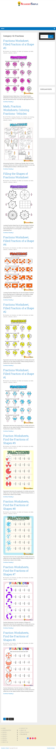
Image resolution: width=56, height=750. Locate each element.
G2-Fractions (25, 51)
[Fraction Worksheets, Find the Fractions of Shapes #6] (18, 666)
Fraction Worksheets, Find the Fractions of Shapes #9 (16, 439)
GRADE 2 (10, 53)
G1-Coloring (31, 117)
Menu (2, 28)
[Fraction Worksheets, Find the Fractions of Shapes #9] (18, 469)
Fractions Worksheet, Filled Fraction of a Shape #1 (18, 373)
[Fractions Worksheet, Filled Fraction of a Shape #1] (18, 404)
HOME (4, 728)
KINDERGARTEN (6, 730)
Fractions (7, 51)
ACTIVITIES (8, 117)
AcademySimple (51, 748)
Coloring (13, 117)
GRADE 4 (4, 738)
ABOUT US (5, 742)
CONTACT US (23, 728)
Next (11, 719)
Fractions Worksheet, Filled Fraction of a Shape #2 (18, 308)
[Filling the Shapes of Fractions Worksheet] (18, 204)
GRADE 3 (4, 736)
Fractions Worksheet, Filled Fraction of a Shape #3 (18, 44)
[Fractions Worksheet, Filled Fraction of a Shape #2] (18, 338)
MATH (15, 53)
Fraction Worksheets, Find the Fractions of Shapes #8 (16, 505)
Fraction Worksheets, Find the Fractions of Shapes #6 (16, 636)
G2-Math (31, 51)
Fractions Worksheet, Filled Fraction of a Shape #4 (18, 241)
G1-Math (19, 51)
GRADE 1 (5, 53)
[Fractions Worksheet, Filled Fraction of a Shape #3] (18, 74)
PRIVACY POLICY (24, 732)
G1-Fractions (13, 51)
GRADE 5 (4, 740)
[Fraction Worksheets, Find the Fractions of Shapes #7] (18, 601)
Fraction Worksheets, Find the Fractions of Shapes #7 (16, 570)
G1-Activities (24, 117)
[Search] (51, 36)
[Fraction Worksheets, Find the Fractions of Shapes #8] (18, 535)
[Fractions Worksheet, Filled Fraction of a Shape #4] (18, 271)
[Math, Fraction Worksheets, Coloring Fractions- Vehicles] (18, 142)
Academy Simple (5, 748)
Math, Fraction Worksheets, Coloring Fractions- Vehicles (16, 110)
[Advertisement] (13, 17)
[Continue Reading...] (8, 101)
